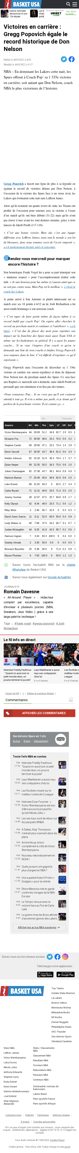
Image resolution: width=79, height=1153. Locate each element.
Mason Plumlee (13, 555)
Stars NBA (9, 1048)
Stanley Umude (13, 542)
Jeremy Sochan (13, 497)
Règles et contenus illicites (40, 693)
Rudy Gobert (10, 1081)
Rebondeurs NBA (42, 1070)
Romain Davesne (21, 591)
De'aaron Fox (12, 438)
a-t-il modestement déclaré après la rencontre (29, 247)
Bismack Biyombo (14, 549)
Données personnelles (44, 1122)
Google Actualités (59, 577)
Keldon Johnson (13, 458)
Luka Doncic (10, 1062)
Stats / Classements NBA (44, 1049)
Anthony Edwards (13, 1072)
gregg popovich (45, 623)
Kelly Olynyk (11, 503)
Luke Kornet (11, 484)
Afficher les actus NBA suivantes (37, 927)
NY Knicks (56, 1017)
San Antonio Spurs (61, 1036)
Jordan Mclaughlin (14, 529)
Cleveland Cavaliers (61, 1041)
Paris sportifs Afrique (44, 1103)
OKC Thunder (58, 1031)
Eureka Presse (57, 1140)
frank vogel (24, 623)
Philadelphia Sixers (61, 1026)
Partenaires (43, 1115)
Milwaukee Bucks (60, 1012)
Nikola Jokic (10, 1067)
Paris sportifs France (44, 1098)
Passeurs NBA (40, 1074)
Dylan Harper (11, 464)
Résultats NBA (40, 1060)
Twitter (64, 59)
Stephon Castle (13, 445)
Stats (27, 741)
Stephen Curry (11, 1077)
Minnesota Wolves (61, 1007)
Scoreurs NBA (40, 1065)
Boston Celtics (59, 1002)
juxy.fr (67, 1147)
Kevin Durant (10, 1086)
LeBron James (11, 1052)
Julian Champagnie (15, 471)
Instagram (65, 957)
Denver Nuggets (60, 1022)
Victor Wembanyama (16, 432)
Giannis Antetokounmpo (16, 1091)
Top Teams (57, 988)
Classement (41, 741)
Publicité (29, 1115)
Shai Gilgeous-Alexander (11, 1102)
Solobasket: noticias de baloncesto (45, 1088)
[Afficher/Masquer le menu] (74, 4)
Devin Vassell (12, 451)
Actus (16, 741)
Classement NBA (42, 1055)
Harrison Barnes (13, 477)
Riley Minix (10, 510)
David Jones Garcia (15, 516)
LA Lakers (56, 998)
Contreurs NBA (41, 1079)
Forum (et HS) (12, 693)
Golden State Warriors (63, 993)
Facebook (72, 59)
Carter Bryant (12, 490)
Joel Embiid (10, 1096)
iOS (46, 975)
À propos (25, 1122)
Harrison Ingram (13, 536)
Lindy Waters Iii (13, 523)
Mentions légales (61, 1115)
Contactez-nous (13, 1115)
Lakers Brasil (40, 1094)
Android (65, 975)
